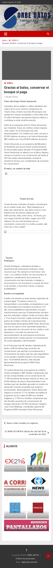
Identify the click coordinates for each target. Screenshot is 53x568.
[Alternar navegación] (5, 34)
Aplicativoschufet (29, 562)
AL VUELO (8, 83)
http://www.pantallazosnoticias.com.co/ (26, 528)
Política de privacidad (25, 558)
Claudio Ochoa (11, 97)
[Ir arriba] (48, 556)
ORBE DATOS (33, 555)
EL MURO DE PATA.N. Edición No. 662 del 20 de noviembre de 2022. (25, 432)
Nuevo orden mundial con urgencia (22, 423)
